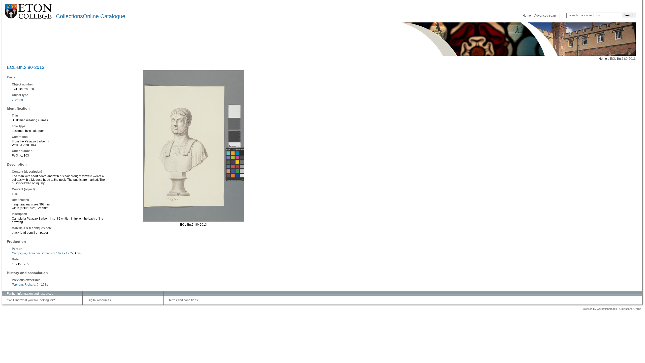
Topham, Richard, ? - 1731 (30, 284)
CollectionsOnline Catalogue (90, 16)
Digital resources (99, 300)
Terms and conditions (183, 300)
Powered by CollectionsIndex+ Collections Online (611, 308)
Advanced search (546, 15)
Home (527, 15)
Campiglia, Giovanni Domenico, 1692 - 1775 (42, 253)
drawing (17, 99)
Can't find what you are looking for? (31, 300)
